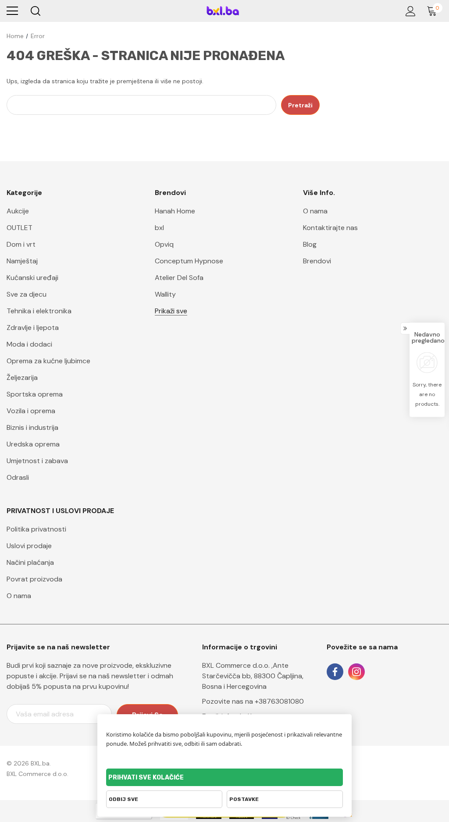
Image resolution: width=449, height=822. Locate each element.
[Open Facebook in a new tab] (335, 671)
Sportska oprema (35, 394)
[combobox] (141, 105)
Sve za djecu (26, 294)
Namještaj (22, 261)
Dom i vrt (21, 244)
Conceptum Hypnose (189, 261)
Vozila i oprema (31, 410)
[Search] (34, 11)
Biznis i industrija (32, 427)
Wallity (165, 294)
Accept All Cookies (224, 777)
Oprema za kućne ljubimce (48, 360)
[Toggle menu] (12, 11)
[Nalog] (409, 11)
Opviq (164, 244)
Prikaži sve (171, 310)
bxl (159, 227)
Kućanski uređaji (32, 277)
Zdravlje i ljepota (33, 327)
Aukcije (18, 211)
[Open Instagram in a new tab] (356, 671)
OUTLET (19, 227)
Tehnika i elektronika (39, 310)
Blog (310, 244)
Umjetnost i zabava (37, 460)
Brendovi (317, 261)
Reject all (164, 799)
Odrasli (18, 477)
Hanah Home (175, 211)
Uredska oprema (33, 444)
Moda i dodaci (29, 344)
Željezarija (22, 377)
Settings (285, 799)
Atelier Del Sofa (179, 277)
